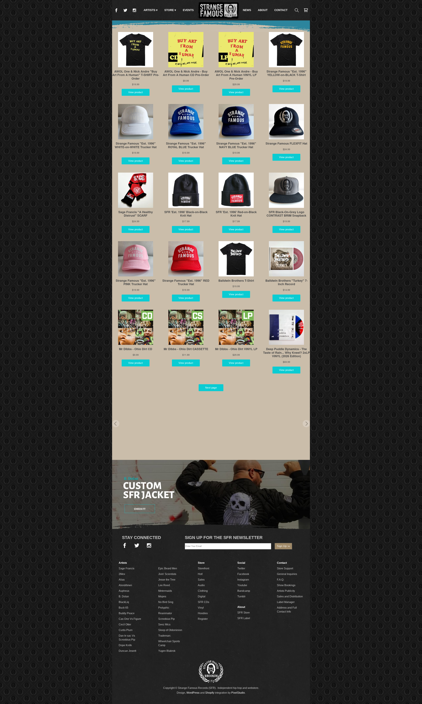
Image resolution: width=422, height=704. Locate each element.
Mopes (162, 596)
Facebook (116, 10)
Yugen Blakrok (166, 650)
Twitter (125, 10)
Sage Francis (126, 568)
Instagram (134, 10)
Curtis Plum (125, 630)
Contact (280, 10)
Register (203, 618)
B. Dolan (124, 596)
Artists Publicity (286, 590)
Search (297, 10)
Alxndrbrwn (125, 585)
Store (169, 10)
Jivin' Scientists (167, 574)
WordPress (192, 692)
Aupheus (124, 590)
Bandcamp (243, 590)
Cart (306, 10)
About (263, 10)
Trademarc (164, 635)
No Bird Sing (165, 602)
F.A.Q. (280, 579)
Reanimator (165, 613)
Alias (122, 579)
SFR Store (243, 612)
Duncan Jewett (127, 650)
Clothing (203, 590)
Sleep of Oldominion (170, 630)
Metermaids (165, 590)
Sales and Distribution (290, 596)
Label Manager (286, 602)
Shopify (209, 692)
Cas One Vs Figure (130, 618)
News (247, 10)
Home (218, 10)
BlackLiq (124, 602)
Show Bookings (286, 585)
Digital (201, 596)
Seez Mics (164, 624)
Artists (149, 10)
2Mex (122, 574)
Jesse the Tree (166, 579)
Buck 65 (123, 607)
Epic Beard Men (167, 568)
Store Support (285, 568)
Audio (201, 585)
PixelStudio (238, 692)
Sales (201, 579)
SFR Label (243, 618)
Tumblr (241, 596)
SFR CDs (203, 602)
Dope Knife (125, 645)
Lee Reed (164, 585)
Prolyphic (163, 607)
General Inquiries (287, 574)
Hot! (200, 574)
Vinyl (201, 607)
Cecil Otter (125, 624)
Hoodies (203, 613)
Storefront (203, 568)
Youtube (242, 585)
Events (188, 10)
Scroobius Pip (166, 618)
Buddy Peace (127, 613)
